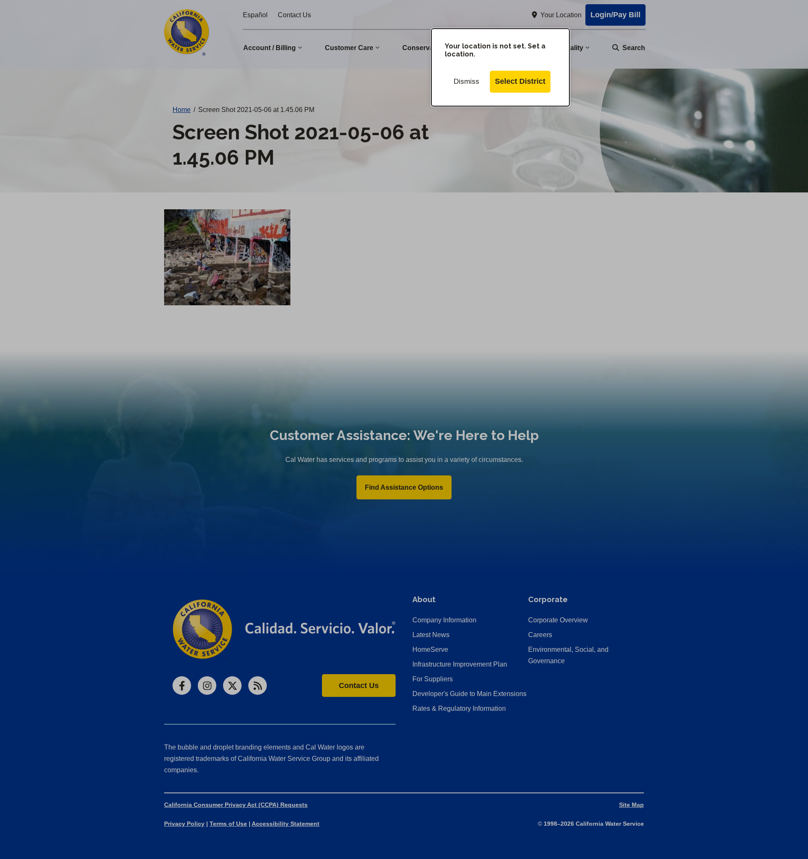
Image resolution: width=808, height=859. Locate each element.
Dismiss (466, 81)
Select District (520, 81)
